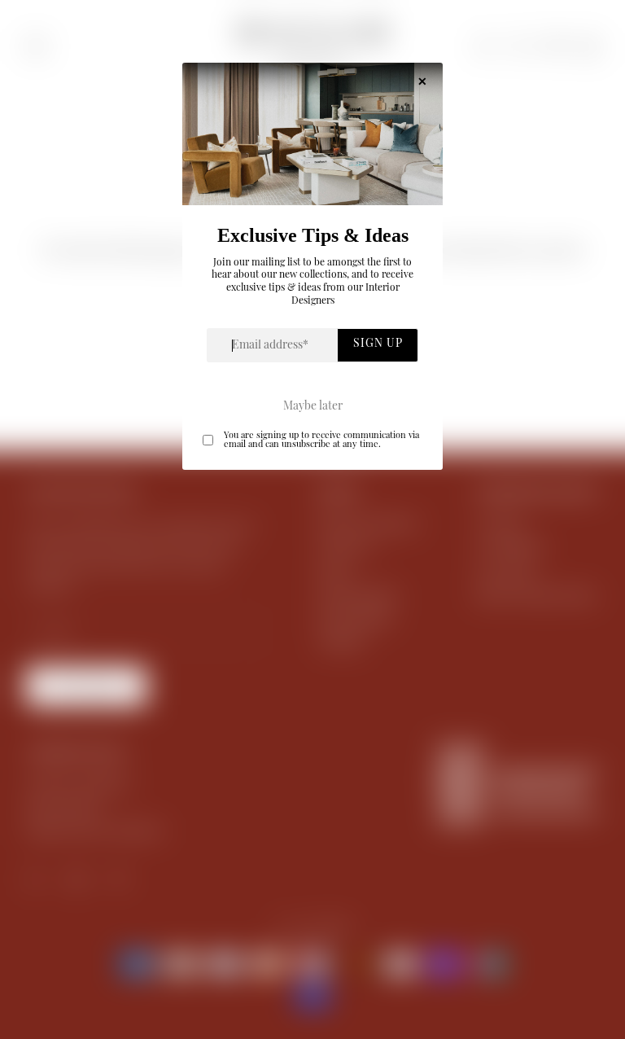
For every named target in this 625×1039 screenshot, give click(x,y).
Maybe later (313, 407)
